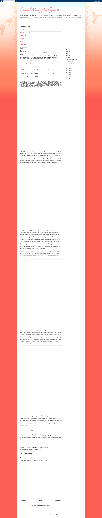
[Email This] (41, 447)
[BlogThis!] (42, 447)
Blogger (58, 514)
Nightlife (37, 76)
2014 (67, 72)
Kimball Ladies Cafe (72, 59)
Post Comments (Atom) (44, 505)
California (25, 449)
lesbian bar (31, 449)
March (69, 64)
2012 (67, 76)
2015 (67, 70)
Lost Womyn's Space (39, 10)
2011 (67, 78)
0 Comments (43, 76)
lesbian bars (38, 449)
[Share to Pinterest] (47, 447)
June (68, 57)
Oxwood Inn (70, 61)
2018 (67, 54)
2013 (67, 74)
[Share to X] (44, 447)
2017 (67, 55)
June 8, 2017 (22, 76)
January (69, 66)
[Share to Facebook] (45, 447)
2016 (67, 68)
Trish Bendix (30, 76)
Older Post (58, 500)
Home (40, 500)
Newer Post (23, 500)
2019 (67, 51)
